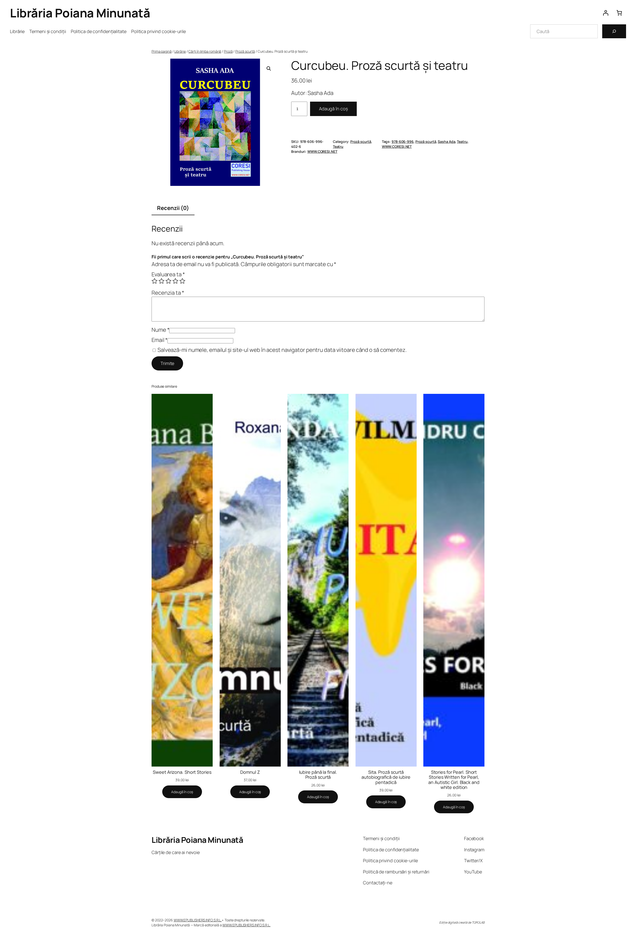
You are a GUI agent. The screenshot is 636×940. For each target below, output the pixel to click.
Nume (160, 329)
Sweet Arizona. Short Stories (182, 772)
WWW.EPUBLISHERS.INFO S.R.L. (198, 920)
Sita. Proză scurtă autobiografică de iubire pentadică (385, 777)
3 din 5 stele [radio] (168, 281)
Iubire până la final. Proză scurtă (318, 775)
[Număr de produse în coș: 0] (619, 13)
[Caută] (614, 31)
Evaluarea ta (168, 274)
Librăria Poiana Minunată (80, 13)
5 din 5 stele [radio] (182, 281)
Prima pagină (162, 51)
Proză (228, 51)
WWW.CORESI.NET (397, 146)
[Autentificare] (605, 13)
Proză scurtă (245, 51)
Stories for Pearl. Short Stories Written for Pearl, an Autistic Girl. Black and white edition (453, 780)
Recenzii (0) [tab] (173, 208)
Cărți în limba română (204, 51)
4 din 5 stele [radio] (175, 281)
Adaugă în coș (333, 109)
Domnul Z (250, 772)
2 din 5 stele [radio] (161, 281)
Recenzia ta (168, 292)
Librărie (180, 51)
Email (159, 340)
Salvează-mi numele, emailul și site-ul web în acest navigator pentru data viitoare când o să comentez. (282, 350)
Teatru (338, 146)
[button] (268, 68)
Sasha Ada (446, 141)
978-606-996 (403, 141)
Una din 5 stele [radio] (155, 281)
